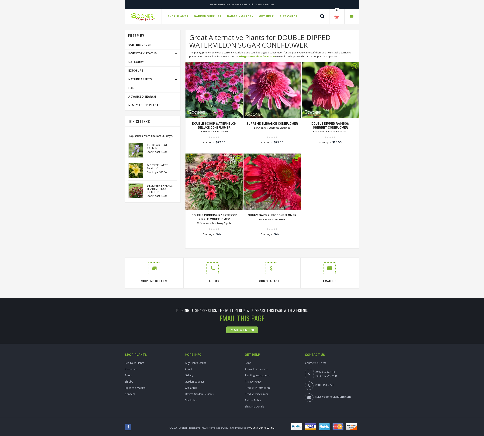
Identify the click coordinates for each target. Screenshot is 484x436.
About (188, 369)
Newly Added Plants (144, 105)
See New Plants (134, 363)
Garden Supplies (195, 381)
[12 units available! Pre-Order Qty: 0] (330, 90)
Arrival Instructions (256, 369)
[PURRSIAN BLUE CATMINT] (134, 150)
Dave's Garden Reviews (199, 394)
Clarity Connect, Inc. (262, 427)
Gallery (189, 375)
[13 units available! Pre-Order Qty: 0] (272, 182)
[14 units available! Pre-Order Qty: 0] (214, 182)
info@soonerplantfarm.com (256, 56)
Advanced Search (142, 96)
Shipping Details (254, 406)
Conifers (130, 394)
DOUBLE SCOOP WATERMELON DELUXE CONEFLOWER (214, 125)
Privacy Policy (253, 381)
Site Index (191, 400)
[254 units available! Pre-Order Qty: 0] (214, 90)
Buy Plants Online (195, 363)
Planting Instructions (257, 375)
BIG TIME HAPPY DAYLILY (157, 167)
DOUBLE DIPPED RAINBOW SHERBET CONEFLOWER (330, 125)
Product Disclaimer (256, 394)
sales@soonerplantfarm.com (333, 396)
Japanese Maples (135, 388)
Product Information (257, 388)
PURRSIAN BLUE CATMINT (157, 146)
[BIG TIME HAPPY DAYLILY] (134, 170)
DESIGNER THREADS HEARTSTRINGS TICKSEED (160, 189)
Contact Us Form (315, 363)
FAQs (248, 363)
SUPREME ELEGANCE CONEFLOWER (272, 123)
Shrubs (129, 381)
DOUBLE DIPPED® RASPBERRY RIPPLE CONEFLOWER (214, 217)
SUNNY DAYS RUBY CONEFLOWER (272, 215)
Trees (128, 375)
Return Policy (253, 400)
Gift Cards (191, 388)
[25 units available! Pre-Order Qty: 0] (272, 90)
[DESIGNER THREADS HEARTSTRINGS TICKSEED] (134, 190)
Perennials (131, 369)
